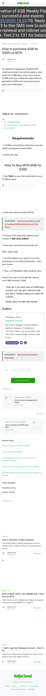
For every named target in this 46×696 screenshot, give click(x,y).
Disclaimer (31, 689)
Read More (37, 554)
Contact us (23, 686)
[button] (3, 3)
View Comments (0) (22, 380)
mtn (22, 370)
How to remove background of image (26, 401)
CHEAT (4, 44)
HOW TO (9, 44)
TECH (18, 44)
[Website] (25, 342)
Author (11, 128)
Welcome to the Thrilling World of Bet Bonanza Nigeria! (20, 466)
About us (15, 686)
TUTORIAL (24, 44)
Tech (29, 370)
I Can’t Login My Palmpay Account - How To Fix (23, 649)
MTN (14, 44)
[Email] (21, 342)
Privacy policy (33, 686)
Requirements (14, 122)
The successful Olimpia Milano (12, 452)
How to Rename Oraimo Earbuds (18, 540)
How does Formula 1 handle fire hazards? (16, 446)
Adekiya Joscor (11, 59)
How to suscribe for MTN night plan (16, 426)
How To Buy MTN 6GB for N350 (22, 125)
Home (7, 686)
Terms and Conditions (18, 689)
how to (14, 370)
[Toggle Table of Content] (3, 119)
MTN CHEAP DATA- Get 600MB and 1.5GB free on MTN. (23, 595)
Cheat (5, 370)
